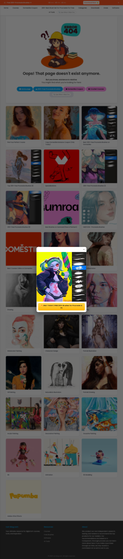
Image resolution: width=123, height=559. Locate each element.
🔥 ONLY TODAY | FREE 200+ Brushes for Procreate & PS (61, 306)
